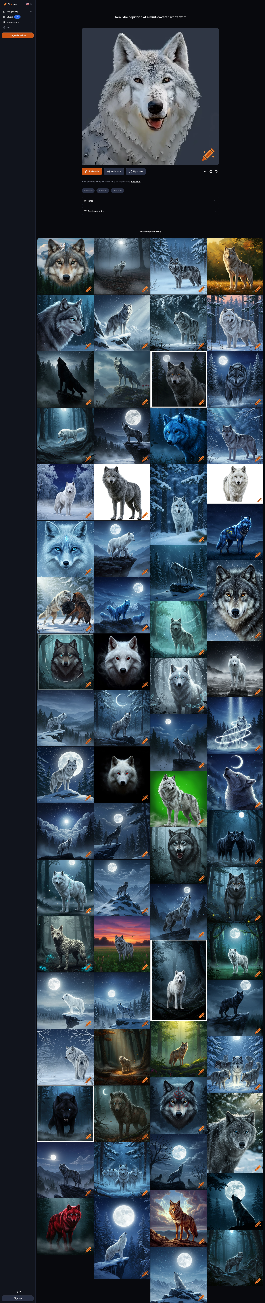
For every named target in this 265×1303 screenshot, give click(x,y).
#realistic (117, 190)
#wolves (102, 190)
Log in (18, 1291)
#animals (88, 190)
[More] (205, 171)
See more (135, 181)
